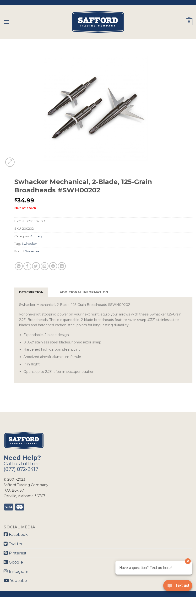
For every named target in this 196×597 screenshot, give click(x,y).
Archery (36, 236)
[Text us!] (177, 587)
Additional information (84, 292)
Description (31, 292)
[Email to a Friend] (45, 266)
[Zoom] (10, 162)
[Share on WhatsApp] (19, 266)
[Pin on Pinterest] (53, 266)
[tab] (31, 292)
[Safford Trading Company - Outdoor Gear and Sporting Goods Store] (98, 22)
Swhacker (29, 243)
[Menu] (6, 22)
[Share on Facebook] (27, 266)
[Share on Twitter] (36, 266)
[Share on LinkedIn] (62, 266)
